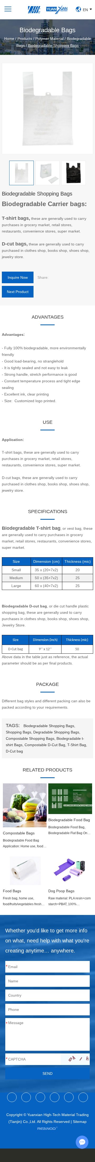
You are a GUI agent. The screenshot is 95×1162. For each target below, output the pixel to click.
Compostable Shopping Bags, (30, 738)
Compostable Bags (19, 833)
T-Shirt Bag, (77, 745)
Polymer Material (49, 38)
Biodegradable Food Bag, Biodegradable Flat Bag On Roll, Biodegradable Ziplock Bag (68, 830)
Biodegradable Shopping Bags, (49, 726)
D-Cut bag (14, 751)
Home (9, 38)
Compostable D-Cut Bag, (45, 745)
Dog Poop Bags (61, 891)
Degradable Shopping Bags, (56, 732)
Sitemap (80, 1121)
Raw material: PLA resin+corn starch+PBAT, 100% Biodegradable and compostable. (69, 901)
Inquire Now (18, 277)
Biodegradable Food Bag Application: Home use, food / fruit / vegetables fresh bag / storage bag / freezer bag (24, 844)
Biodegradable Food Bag (69, 820)
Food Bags (12, 891)
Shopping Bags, (19, 732)
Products (24, 38)
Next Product (17, 292)
